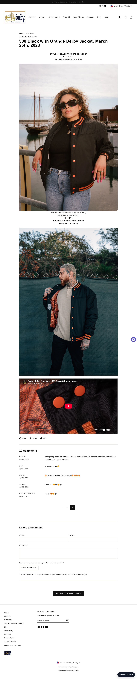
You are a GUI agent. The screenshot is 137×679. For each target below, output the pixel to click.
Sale (106, 17)
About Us (7, 616)
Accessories (54, 17)
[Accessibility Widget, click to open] (133, 339)
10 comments (23, 36)
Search (6, 612)
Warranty (7, 634)
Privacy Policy (62, 574)
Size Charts (78, 17)
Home (21, 33)
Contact (90, 17)
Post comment (29, 568)
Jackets (32, 17)
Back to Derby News (70, 593)
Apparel (42, 17)
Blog (99, 17)
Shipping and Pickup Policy (14, 623)
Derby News (29, 33)
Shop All (66, 17)
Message (23, 545)
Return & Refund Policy (12, 645)
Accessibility (8, 630)
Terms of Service (77, 574)
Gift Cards (8, 620)
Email (72, 535)
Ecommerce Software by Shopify (68, 670)
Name (21, 535)
